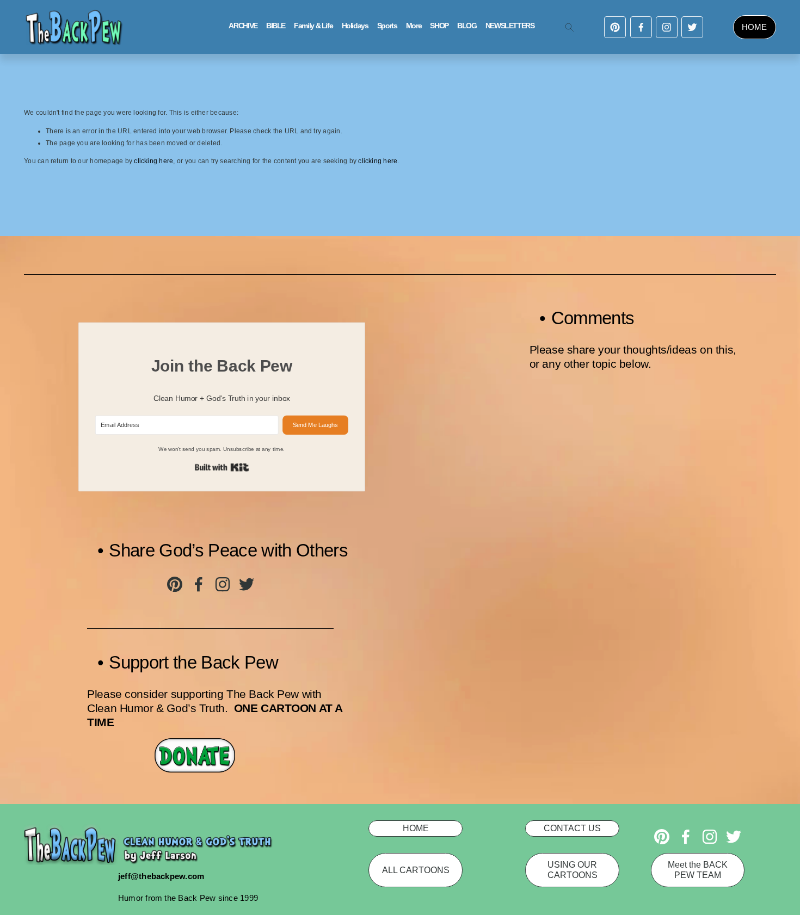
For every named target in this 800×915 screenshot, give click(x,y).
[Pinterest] (615, 27)
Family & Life (313, 26)
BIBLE (275, 26)
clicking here (153, 161)
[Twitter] (692, 27)
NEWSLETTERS (509, 26)
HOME (754, 27)
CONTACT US (572, 828)
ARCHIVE (243, 26)
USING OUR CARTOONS (572, 870)
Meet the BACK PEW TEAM (698, 870)
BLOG (467, 26)
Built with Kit (222, 467)
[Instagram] (667, 27)
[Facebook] (641, 27)
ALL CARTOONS (416, 870)
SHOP (439, 26)
